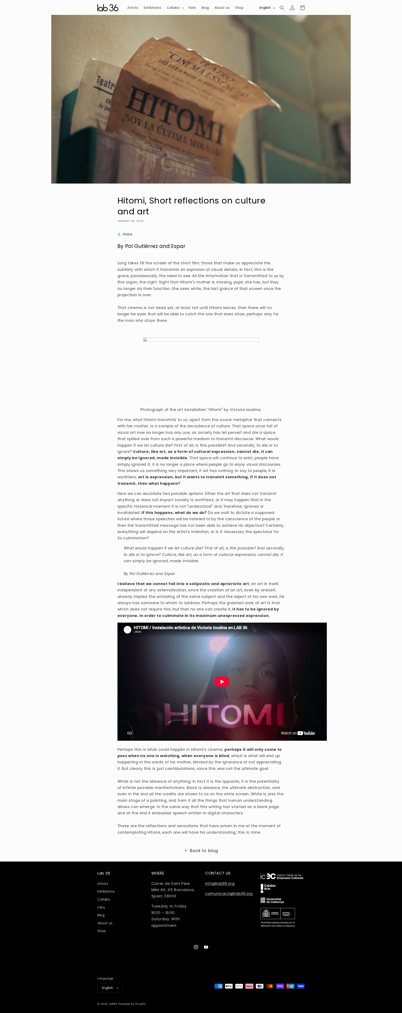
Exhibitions (106, 891)
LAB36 (113, 1004)
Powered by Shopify (132, 1004)
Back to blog (204, 851)
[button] (175, 8)
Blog (101, 915)
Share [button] (127, 234)
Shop (101, 931)
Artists (102, 883)
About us (104, 923)
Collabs (103, 899)
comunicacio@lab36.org (229, 893)
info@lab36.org (219, 883)
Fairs (101, 907)
